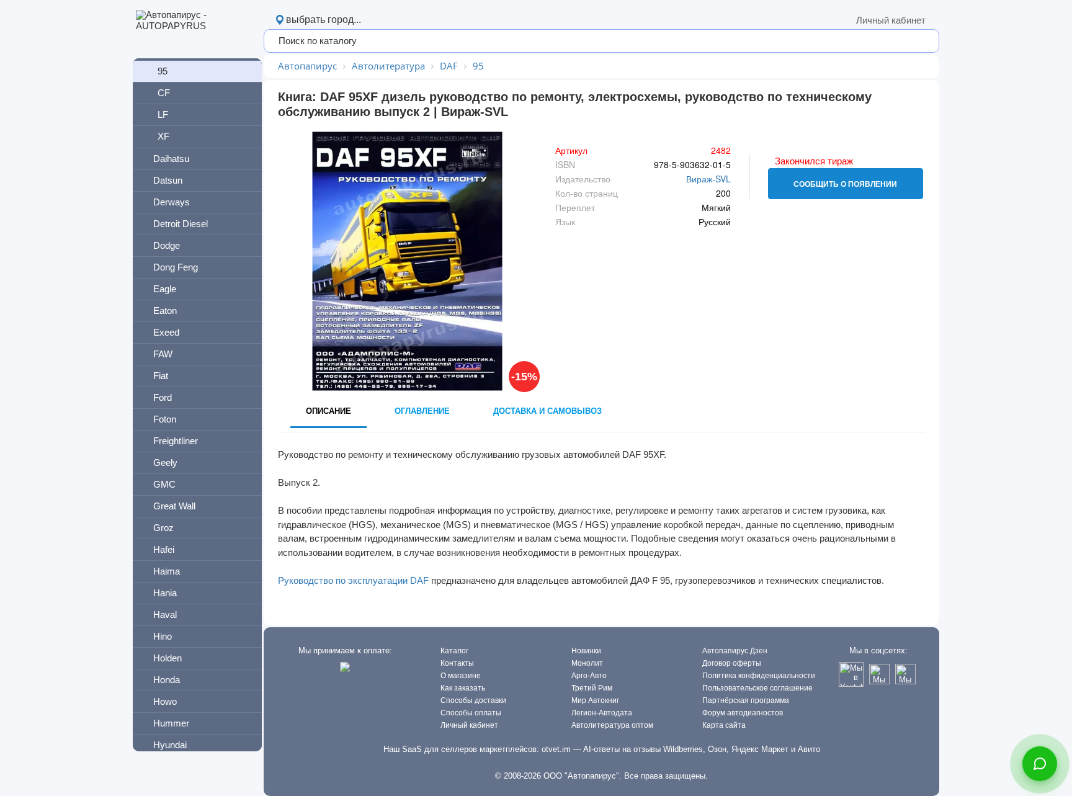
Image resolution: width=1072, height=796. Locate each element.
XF (163, 136)
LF (163, 114)
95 (163, 71)
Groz (163, 527)
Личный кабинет (891, 20)
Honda (166, 679)
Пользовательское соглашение (757, 688)
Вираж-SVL (708, 178)
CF (164, 92)
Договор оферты (731, 663)
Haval (165, 614)
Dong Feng (175, 267)
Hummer (171, 723)
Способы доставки (473, 700)
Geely (165, 462)
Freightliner (175, 441)
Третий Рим (591, 688)
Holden (167, 658)
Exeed (166, 332)
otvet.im (556, 749)
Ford (162, 397)
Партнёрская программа (745, 700)
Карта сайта (724, 725)
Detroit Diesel (180, 223)
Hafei (163, 549)
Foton (164, 419)
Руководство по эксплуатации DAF (353, 580)
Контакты (457, 663)
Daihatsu (171, 158)
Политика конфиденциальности (758, 675)
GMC (164, 484)
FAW (162, 354)
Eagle (164, 289)
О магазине (460, 675)
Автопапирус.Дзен (734, 650)
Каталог (454, 650)
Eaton (165, 310)
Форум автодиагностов (742, 713)
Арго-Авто (589, 675)
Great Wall (174, 506)
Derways (171, 202)
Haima (166, 571)
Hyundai (170, 745)
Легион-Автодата (601, 713)
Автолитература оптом (612, 725)
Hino (162, 636)
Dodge (166, 245)
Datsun (167, 180)
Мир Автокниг (595, 700)
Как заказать (462, 688)
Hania (165, 593)
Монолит (587, 663)
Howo (165, 701)
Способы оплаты (470, 713)
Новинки (586, 650)
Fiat (160, 375)
